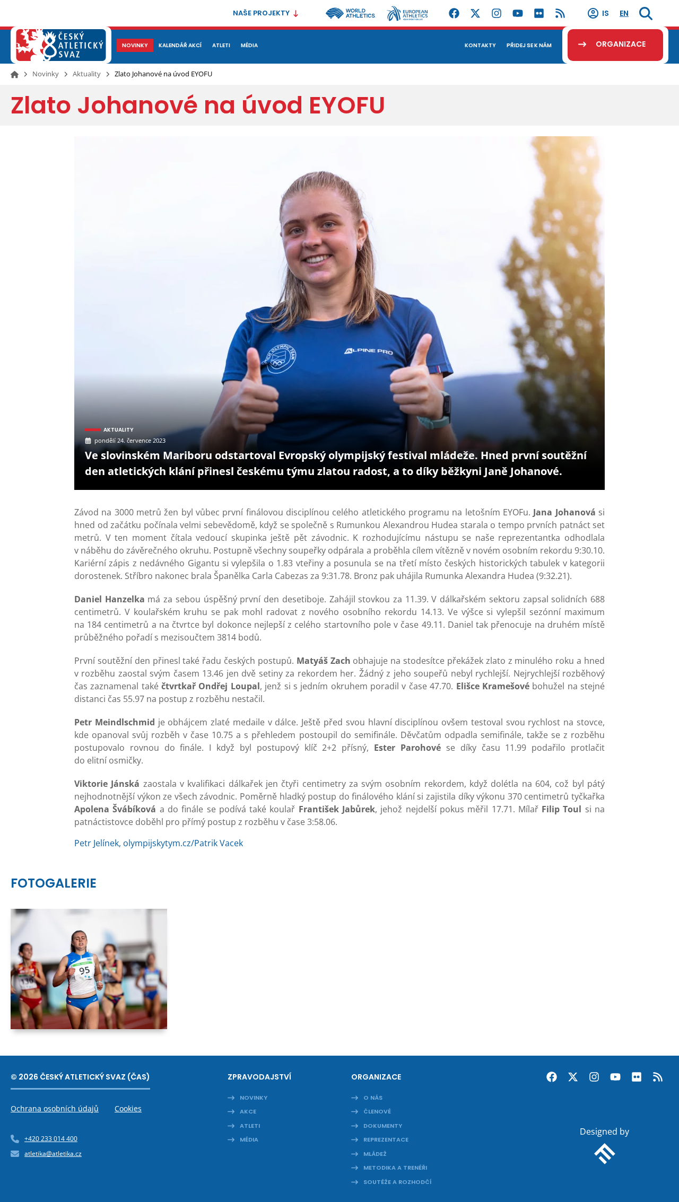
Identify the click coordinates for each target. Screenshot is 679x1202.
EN (624, 13)
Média (249, 1139)
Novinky (45, 73)
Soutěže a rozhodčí (397, 1182)
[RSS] (560, 13)
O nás (372, 1097)
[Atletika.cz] (61, 45)
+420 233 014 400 (50, 1138)
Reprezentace (385, 1139)
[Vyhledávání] (646, 13)
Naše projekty (261, 13)
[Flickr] (539, 13)
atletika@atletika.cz (53, 1153)
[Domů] (15, 74)
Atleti (250, 1125)
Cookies (128, 1108)
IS (605, 13)
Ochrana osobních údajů (55, 1108)
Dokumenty (382, 1125)
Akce (248, 1111)
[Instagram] (496, 13)
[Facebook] (454, 13)
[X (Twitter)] (475, 13)
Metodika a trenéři (395, 1167)
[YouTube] (517, 13)
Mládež (375, 1154)
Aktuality (87, 73)
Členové (377, 1111)
